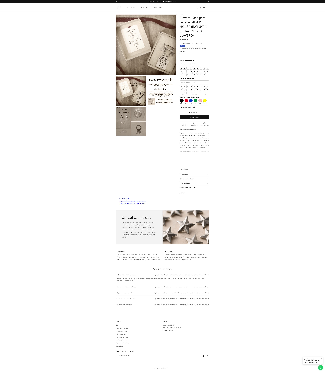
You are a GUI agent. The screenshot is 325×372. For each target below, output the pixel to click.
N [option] (194, 71)
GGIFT (159, 368)
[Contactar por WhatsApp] (320, 367)
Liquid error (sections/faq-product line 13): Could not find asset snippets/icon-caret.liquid (162, 275)
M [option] (191, 71)
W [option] (194, 74)
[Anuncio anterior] (116, 1)
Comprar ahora (194, 117)
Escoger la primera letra (187, 60)
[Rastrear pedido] (204, 7)
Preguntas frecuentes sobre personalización (132, 201)
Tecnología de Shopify (166, 368)
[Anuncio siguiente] (208, 1)
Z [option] (204, 74)
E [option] (194, 68)
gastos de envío (185, 48)
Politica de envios (121, 334)
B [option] (184, 68)
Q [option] (204, 71)
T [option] (184, 74)
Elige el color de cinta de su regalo (189, 97)
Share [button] (183, 193)
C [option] (187, 68)
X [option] (197, 74)
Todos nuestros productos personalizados (132, 203)
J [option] (181, 71)
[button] (133, 7)
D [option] (191, 68)
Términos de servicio (121, 331)
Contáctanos (119, 346)
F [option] (197, 68)
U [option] (187, 74)
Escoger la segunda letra (187, 78)
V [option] (191, 74)
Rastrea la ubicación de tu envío (124, 343)
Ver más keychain (124, 198)
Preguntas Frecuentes (122, 328)
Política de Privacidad (122, 340)
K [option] (184, 71)
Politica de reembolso (122, 337)
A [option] (181, 68)
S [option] (181, 74)
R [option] (207, 71)
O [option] (197, 71)
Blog (117, 325)
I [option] (207, 68)
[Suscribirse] (144, 356)
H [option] (204, 68)
